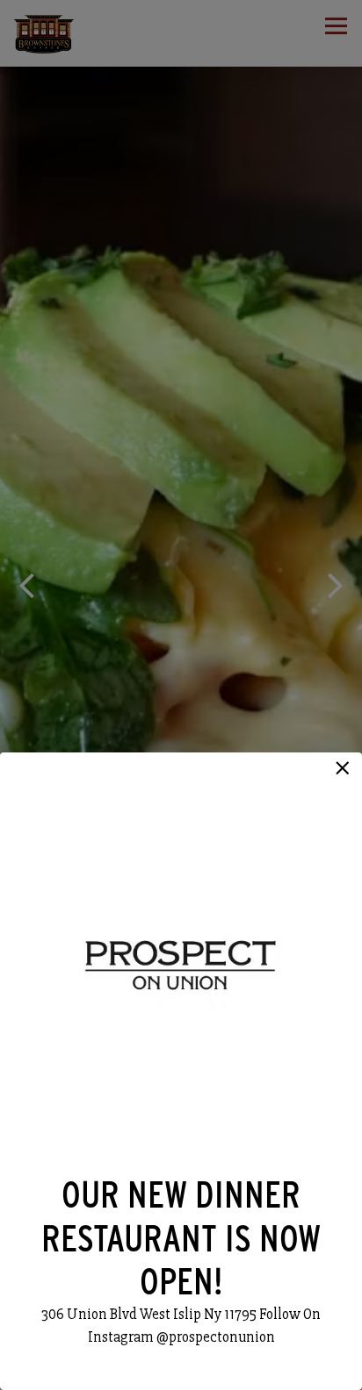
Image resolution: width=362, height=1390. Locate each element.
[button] (342, 768)
